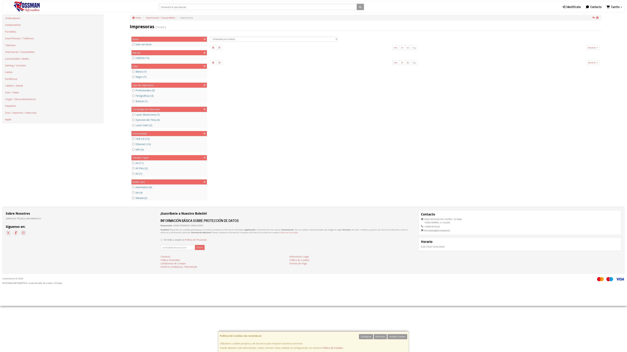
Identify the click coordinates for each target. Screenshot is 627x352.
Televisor (10, 45)
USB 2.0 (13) (143, 138)
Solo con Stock (144, 44)
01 (402, 47)
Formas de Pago (298, 263)
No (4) (139, 192)
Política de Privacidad (288, 232)
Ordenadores (12, 18)
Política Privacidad (170, 260)
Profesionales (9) (145, 90)
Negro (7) (141, 76)
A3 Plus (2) (142, 168)
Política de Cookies (332, 347)
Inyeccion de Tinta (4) (148, 119)
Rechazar (380, 336)
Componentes (13, 24)
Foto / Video (12, 92)
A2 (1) (139, 173)
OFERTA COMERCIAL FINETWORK (179, 266)
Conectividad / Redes (17, 58)
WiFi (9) (140, 149)
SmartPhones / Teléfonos (19, 38)
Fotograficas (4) (144, 95)
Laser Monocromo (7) (148, 114)
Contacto (595, 6)
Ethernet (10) (143, 144)
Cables (9, 72)
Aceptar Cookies (397, 336)
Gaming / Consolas (15, 65)
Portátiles (10, 31)
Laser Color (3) (144, 125)
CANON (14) (142, 57)
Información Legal (299, 256)
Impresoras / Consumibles (20, 51)
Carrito (615, 6)
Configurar (366, 336)
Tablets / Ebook (14, 85)
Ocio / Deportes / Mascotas (21, 112)
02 (408, 47)
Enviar (200, 247)
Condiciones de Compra (173, 263)
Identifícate (573, 6)
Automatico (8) (144, 187)
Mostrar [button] (592, 47)
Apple (8, 119)
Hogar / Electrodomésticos (20, 99)
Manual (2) (141, 197)
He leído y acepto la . (185, 239)
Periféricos (11, 79)
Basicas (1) (142, 101)
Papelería (10, 105)
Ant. (396, 47)
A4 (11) (140, 163)
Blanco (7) (141, 71)
